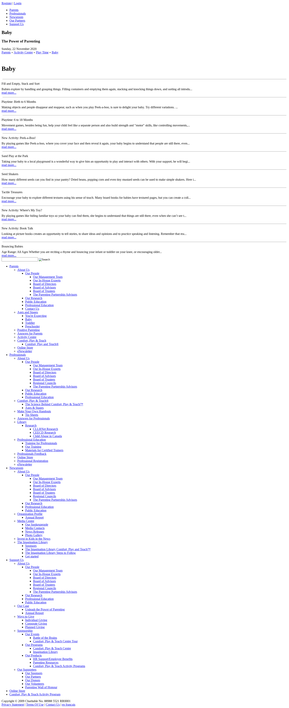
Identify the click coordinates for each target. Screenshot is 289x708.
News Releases (34, 531)
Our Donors (32, 680)
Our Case (23, 606)
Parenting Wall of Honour (41, 687)
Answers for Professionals (33, 418)
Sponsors (31, 545)
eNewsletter (24, 351)
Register (7, 3)
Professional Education (39, 305)
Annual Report (34, 517)
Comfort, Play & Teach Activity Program (34, 694)
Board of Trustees (44, 291)
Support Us (16, 560)
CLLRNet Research (45, 429)
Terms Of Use (35, 704)
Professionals (17, 354)
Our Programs (34, 644)
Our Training (33, 446)
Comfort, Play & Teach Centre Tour (55, 641)
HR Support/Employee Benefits (53, 659)
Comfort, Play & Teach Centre (52, 648)
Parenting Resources (45, 662)
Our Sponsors (33, 673)
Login (17, 3)
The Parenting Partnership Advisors (55, 294)
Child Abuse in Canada (47, 436)
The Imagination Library (32, 542)
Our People (32, 273)
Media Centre (25, 521)
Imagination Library (45, 652)
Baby (55, 52)
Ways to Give (25, 616)
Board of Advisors (44, 287)
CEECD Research (44, 432)
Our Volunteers (34, 683)
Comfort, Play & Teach (31, 340)
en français (68, 704)
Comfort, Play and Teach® (42, 344)
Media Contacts (35, 528)
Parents (6, 52)
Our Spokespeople (36, 524)
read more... (9, 92)
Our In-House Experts (47, 280)
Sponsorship (25, 630)
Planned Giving (35, 627)
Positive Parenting (28, 330)
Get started (32, 556)
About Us (23, 269)
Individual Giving (36, 620)
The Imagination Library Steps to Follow (50, 552)
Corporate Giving (36, 623)
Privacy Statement (13, 704)
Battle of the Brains (45, 637)
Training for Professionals (41, 443)
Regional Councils (44, 383)
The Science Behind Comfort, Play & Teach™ (54, 404)
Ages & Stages (34, 407)
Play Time (42, 52)
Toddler (30, 323)
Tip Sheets (31, 415)
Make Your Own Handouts (34, 411)
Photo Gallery (33, 535)
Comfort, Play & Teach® (33, 400)
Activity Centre (23, 52)
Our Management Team (48, 277)
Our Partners (33, 676)
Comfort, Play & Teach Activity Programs (59, 666)
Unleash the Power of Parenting (45, 609)
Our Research (33, 298)
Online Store (25, 347)
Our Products (33, 655)
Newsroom (16, 468)
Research (31, 425)
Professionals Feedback (31, 453)
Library (22, 422)
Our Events (32, 634)
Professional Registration (32, 460)
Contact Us (32, 308)
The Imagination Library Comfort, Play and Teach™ (58, 549)
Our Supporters (26, 669)
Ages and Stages (27, 312)
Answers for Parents (29, 333)
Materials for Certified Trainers (44, 450)
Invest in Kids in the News (33, 538)
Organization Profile (29, 514)
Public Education (35, 301)
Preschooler (32, 326)
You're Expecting (36, 315)
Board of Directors (44, 284)
